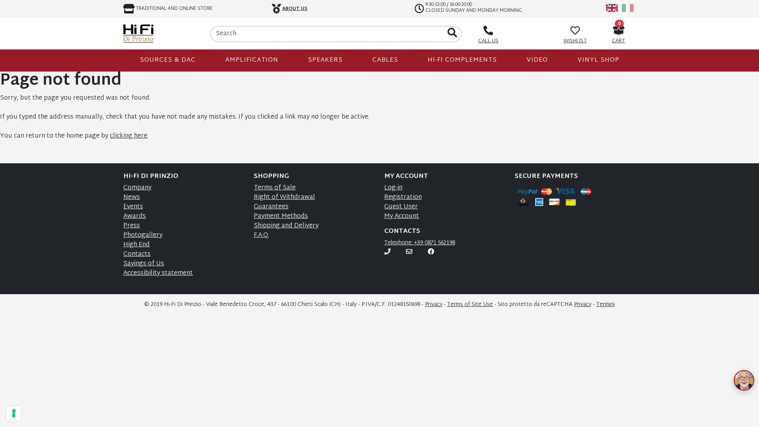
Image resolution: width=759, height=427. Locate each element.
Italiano (628, 8)
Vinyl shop (598, 60)
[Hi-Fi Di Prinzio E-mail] (409, 252)
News (131, 197)
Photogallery (142, 235)
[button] (734, 371)
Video (537, 60)
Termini (605, 305)
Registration (403, 197)
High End (136, 245)
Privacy (433, 305)
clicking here (128, 136)
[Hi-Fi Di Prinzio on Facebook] (431, 252)
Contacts (137, 254)
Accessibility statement (158, 273)
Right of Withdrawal (284, 197)
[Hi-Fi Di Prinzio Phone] (387, 252)
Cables (385, 60)
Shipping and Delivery (286, 226)
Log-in (393, 188)
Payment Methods (281, 216)
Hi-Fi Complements (462, 60)
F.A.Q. (261, 235)
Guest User (401, 207)
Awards (134, 216)
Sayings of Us (143, 264)
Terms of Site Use (470, 305)
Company (137, 188)
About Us (295, 8)
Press (131, 226)
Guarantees (271, 207)
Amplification (251, 60)
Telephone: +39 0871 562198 (419, 243)
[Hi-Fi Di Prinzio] (138, 33)
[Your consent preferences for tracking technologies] (13, 413)
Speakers (325, 60)
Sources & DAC (168, 60)
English (612, 8)
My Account (401, 216)
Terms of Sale (275, 188)
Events (133, 207)
